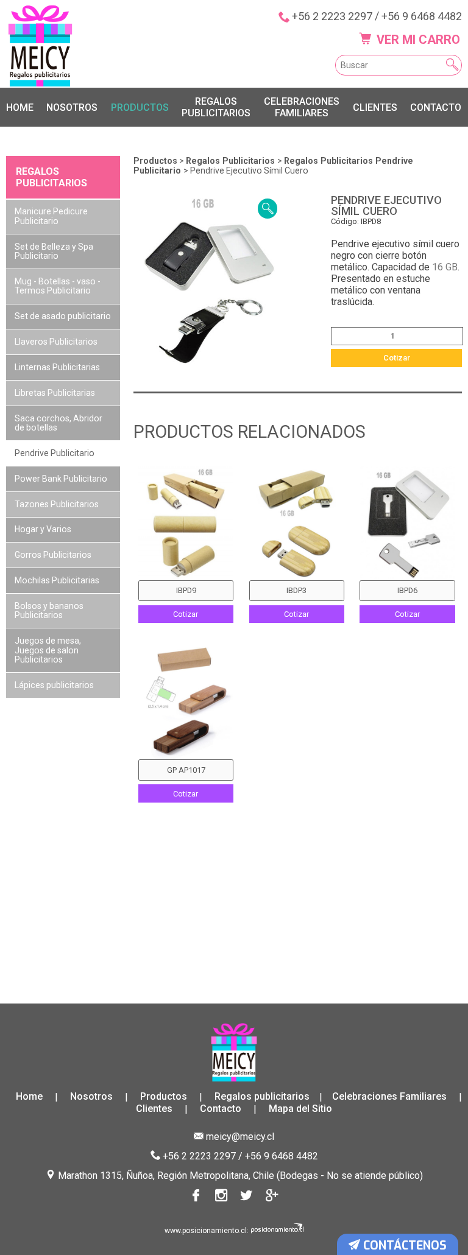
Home (20, 107)
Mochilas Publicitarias (57, 580)
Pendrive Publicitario (54, 453)
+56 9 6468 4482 (421, 16)
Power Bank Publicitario (61, 478)
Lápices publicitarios (54, 685)
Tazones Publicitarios (57, 504)
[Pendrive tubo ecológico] (185, 523)
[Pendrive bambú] (296, 523)
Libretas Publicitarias (55, 393)
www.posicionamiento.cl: (207, 1230)
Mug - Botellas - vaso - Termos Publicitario (58, 285)
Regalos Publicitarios (231, 161)
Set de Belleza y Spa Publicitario (54, 251)
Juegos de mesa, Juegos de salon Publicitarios (48, 650)
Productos (140, 107)
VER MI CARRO (417, 39)
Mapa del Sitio (300, 1108)
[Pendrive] (185, 702)
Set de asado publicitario (63, 316)
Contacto (435, 107)
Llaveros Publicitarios (56, 341)
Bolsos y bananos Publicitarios (49, 610)
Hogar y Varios (43, 529)
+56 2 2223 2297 (332, 16)
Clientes (375, 107)
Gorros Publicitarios (53, 555)
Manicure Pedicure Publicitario (51, 215)
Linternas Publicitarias (57, 367)
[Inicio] (40, 45)
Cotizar (396, 357)
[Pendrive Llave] (407, 523)
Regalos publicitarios (216, 107)
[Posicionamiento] (277, 1230)
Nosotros (72, 107)
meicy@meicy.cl (240, 1136)
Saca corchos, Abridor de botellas (58, 422)
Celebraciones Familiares (301, 107)
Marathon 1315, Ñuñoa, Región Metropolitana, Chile (166, 1175)
